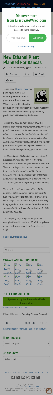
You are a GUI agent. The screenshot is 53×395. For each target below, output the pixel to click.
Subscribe (38, 37)
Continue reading (26, 46)
